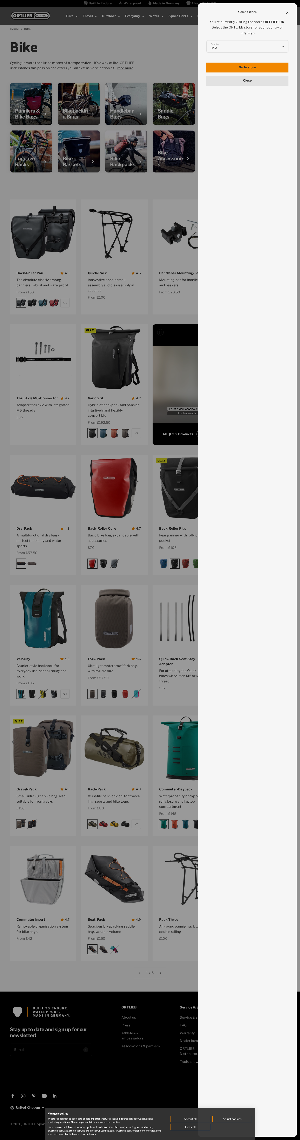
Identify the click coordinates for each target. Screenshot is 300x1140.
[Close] (287, 13)
